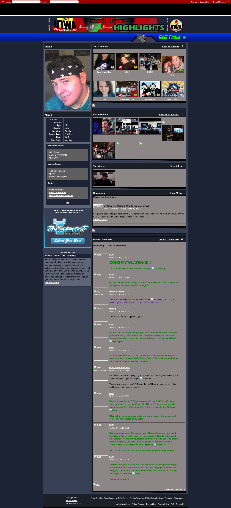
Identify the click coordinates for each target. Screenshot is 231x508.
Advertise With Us (123, 504)
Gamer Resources (118, 37)
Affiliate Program (138, 504)
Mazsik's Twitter (56, 190)
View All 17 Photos (169, 114)
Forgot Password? (221, 2)
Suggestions (205, 2)
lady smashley (116, 291)
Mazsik (48, 46)
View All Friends (170, 46)
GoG (67, 137)
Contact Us (180, 504)
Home (49, 37)
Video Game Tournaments (174, 498)
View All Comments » (175, 489)
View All (174, 166)
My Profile (63, 37)
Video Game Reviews (154, 498)
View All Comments (169, 239)
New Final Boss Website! (61, 195)
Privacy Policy (163, 504)
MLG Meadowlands (119, 367)
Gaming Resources (137, 498)
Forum (100, 37)
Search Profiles (82, 37)
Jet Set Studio (52, 282)
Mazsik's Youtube (57, 192)
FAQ (172, 504)
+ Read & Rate (100, 219)
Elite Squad (123, 498)
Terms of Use (151, 504)
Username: (7, 2)
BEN (111, 254)
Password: (45, 2)
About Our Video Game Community (104, 498)
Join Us (194, 2)
